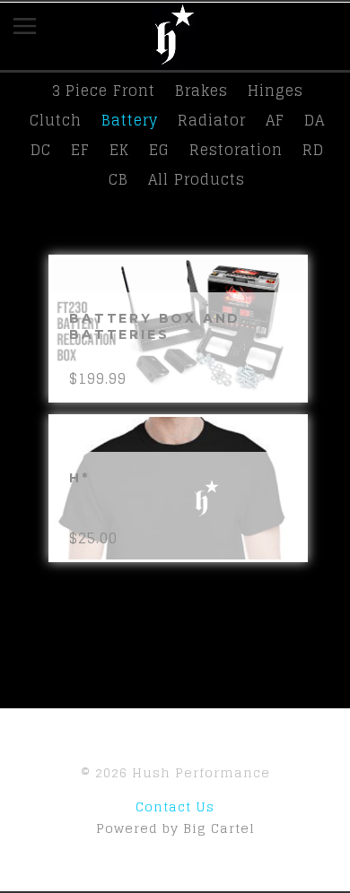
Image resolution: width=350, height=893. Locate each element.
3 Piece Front (103, 90)
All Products (196, 179)
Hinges (275, 90)
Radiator (212, 120)
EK (119, 149)
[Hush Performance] (175, 61)
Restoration (236, 149)
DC (41, 149)
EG (159, 149)
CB (118, 179)
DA (314, 120)
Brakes (201, 90)
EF (80, 149)
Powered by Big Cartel (175, 828)
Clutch (56, 120)
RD (313, 149)
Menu (38, 30)
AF (275, 120)
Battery (129, 120)
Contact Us (175, 806)
